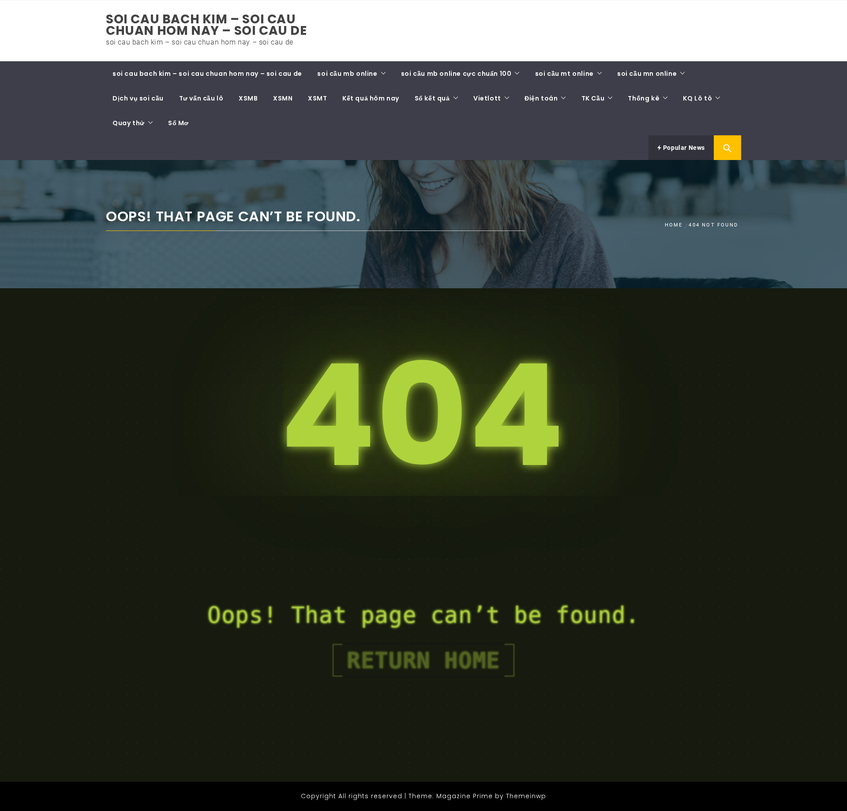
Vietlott (487, 98)
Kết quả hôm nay (370, 98)
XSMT (317, 98)
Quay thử (128, 123)
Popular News (683, 147)
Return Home (423, 660)
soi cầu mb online (347, 73)
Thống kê (644, 98)
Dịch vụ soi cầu (138, 98)
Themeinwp (526, 796)
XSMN (282, 98)
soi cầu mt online (564, 73)
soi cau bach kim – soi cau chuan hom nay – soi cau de (206, 25)
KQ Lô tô (697, 98)
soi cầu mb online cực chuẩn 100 (456, 73)
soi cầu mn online (647, 73)
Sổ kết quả (432, 98)
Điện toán (541, 98)
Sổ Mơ (178, 123)
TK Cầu (593, 98)
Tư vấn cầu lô (201, 98)
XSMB (248, 98)
